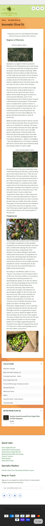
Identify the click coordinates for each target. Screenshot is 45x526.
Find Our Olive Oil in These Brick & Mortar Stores (18, 470)
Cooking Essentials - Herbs (12, 376)
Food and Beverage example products (16, 384)
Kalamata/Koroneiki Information (12, 454)
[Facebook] (9, 495)
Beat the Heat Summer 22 (12, 372)
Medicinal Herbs (8, 391)
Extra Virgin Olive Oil (10, 380)
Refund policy (6, 458)
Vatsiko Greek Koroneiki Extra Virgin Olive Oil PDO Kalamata (25, 417)
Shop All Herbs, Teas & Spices (13, 399)
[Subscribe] (40, 488)
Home (4, 20)
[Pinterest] (15, 495)
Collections (8, 364)
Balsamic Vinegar (9, 369)
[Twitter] (4, 495)
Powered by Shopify (25, 511)
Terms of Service (7, 456)
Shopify (26, 509)
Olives (5, 395)
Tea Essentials (8, 403)
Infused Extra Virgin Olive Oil (11, 452)
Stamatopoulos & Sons (16, 509)
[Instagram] (20, 495)
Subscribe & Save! (8, 460)
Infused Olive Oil (8, 388)
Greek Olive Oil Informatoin (11, 450)
